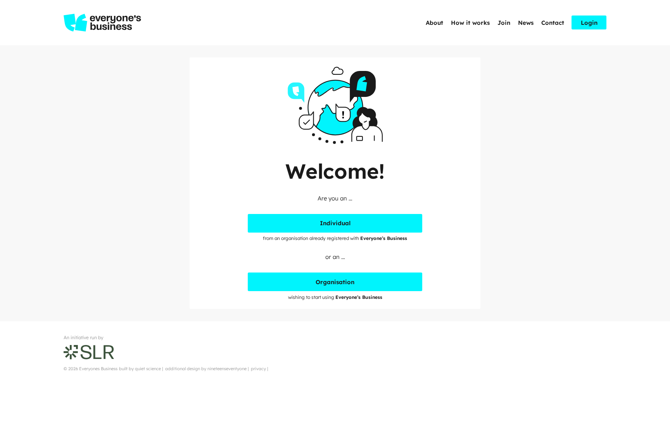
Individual (335, 223)
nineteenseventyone (227, 368)
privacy (258, 368)
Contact (552, 22)
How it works (470, 22)
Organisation (335, 282)
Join (503, 22)
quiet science (148, 368)
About (434, 22)
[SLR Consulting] (89, 352)
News (526, 22)
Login (589, 22)
